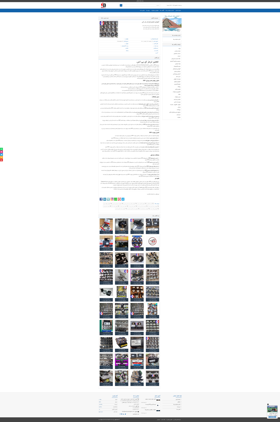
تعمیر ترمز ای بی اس (142, 206)
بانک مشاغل (150, 203)
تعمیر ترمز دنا (115, 206)
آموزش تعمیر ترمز (141, 203)
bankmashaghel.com (108, 419)
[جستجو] (121, 5)
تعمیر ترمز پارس (106, 206)
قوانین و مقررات (154, 10)
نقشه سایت (163, 419)
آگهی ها (162, 10)
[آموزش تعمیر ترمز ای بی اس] (109, 29)
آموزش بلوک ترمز (107, 203)
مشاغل (179, 402)
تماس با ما (142, 10)
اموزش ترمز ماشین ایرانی (133, 208)
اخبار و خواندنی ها (170, 10)
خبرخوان (158, 419)
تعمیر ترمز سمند (123, 206)
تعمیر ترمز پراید (132, 206)
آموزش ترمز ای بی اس (117, 203)
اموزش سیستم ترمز (144, 208)
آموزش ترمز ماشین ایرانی (121, 208)
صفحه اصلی (178, 10)
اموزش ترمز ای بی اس (153, 206)
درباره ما (148, 10)
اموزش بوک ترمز (154, 208)
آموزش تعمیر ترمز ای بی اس (129, 203)
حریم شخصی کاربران (177, 419)
